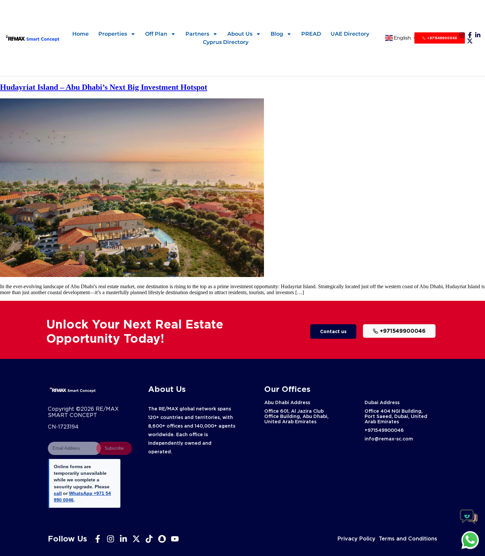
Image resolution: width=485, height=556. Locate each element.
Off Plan (156, 34)
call (58, 493)
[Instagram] (462, 35)
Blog (277, 34)
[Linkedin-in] (478, 35)
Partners (197, 34)
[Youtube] (175, 539)
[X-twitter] (470, 41)
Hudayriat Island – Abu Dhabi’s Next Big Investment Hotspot (103, 87)
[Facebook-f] (470, 35)
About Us (239, 34)
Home (80, 34)
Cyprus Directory (225, 42)
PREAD (311, 34)
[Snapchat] (162, 539)
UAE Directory (350, 34)
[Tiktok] (149, 539)
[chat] (470, 540)
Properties (112, 34)
